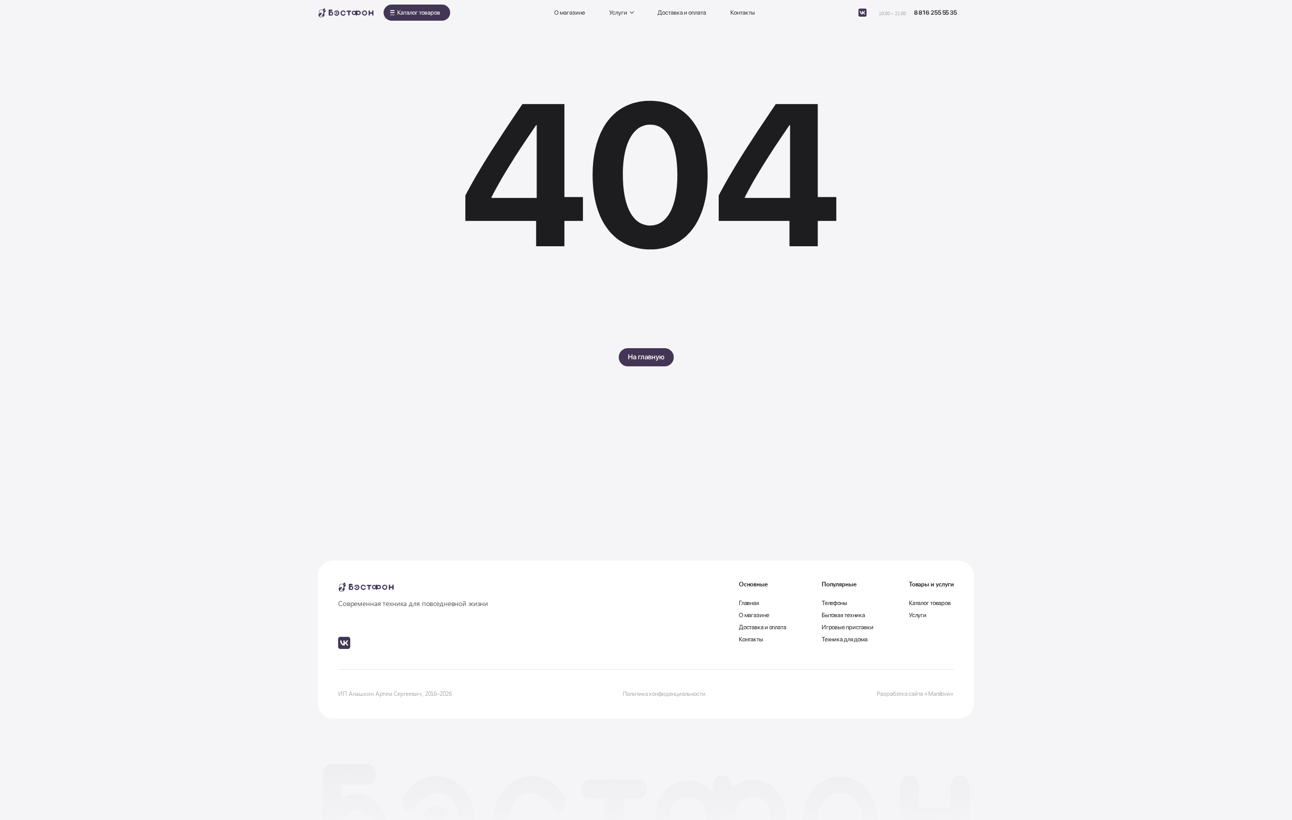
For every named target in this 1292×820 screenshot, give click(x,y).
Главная (749, 603)
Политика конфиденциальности (664, 693)
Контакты (742, 12)
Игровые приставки (848, 627)
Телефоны (834, 603)
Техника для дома (845, 639)
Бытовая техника (843, 615)
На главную (646, 357)
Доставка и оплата (682, 12)
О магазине (569, 12)
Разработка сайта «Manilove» (915, 693)
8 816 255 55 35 (935, 13)
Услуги (618, 12)
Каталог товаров (418, 12)
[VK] (862, 13)
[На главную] (345, 13)
